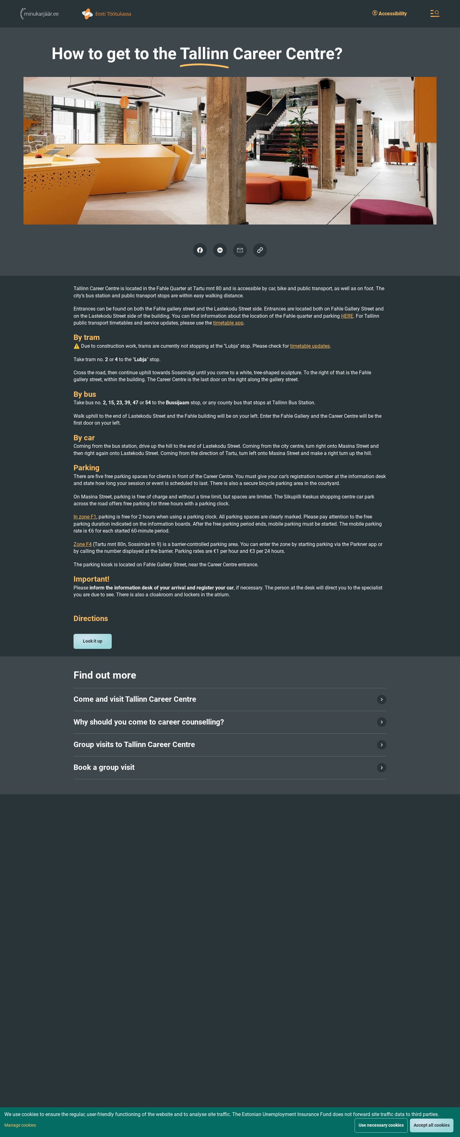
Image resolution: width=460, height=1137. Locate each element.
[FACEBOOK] (200, 250)
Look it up (92, 641)
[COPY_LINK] (260, 250)
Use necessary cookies (381, 1125)
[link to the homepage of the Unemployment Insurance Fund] (106, 13)
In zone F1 (85, 517)
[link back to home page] (40, 13)
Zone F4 (83, 544)
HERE (347, 316)
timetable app (228, 323)
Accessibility (392, 14)
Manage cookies (20, 1125)
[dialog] (230, 1122)
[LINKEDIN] (220, 250)
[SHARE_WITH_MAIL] (240, 250)
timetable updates (310, 346)
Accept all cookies (432, 1125)
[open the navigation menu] (435, 13)
